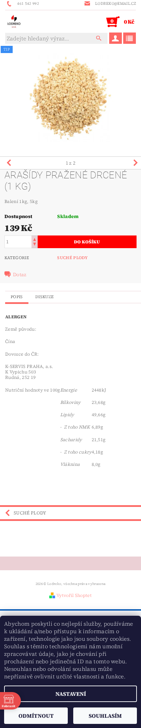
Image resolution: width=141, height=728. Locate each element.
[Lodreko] (14, 21)
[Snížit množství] (34, 245)
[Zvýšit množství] (34, 238)
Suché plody (72, 257)
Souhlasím (105, 715)
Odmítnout (36, 715)
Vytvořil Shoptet (74, 595)
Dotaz (20, 274)
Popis (17, 296)
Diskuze (44, 296)
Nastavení (70, 694)
